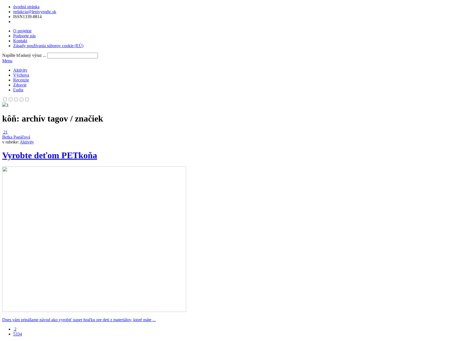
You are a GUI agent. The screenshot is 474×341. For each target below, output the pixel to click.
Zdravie (20, 85)
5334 (17, 334)
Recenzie (21, 80)
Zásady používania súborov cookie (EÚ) (48, 45)
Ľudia (18, 90)
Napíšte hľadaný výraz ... (24, 55)
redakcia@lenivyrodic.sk (34, 11)
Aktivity (20, 70)
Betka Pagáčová (16, 137)
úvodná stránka (26, 6)
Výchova (21, 75)
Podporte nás (24, 35)
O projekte (22, 31)
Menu (7, 60)
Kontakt (20, 40)
